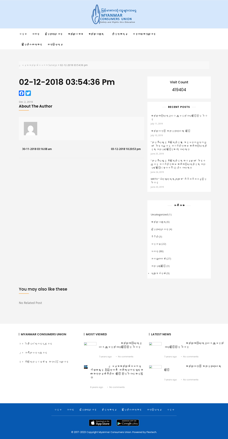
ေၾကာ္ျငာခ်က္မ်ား (158, 273)
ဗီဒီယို (154, 236)
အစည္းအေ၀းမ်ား (158, 258)
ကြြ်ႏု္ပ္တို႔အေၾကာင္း (31, 44)
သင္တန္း (156, 243)
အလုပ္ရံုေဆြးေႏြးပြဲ (158, 266)
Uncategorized (159, 214)
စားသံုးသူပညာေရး (158, 221)
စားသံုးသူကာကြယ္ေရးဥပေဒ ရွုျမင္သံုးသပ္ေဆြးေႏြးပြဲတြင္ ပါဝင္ (179, 117)
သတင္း (36, 33)
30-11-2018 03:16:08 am (37, 149)
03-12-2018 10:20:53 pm (126, 149)
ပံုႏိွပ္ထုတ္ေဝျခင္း (159, 229)
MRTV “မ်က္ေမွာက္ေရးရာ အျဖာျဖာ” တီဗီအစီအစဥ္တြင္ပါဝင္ (178, 180)
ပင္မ (23, 33)
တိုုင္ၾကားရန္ (119, 33)
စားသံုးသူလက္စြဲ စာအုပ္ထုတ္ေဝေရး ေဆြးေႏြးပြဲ (170, 130)
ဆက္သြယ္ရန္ (55, 44)
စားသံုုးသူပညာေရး (96, 33)
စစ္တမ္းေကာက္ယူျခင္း (144, 33)
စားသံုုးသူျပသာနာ (75, 33)
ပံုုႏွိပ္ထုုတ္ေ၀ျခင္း (53, 33)
